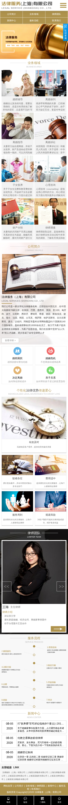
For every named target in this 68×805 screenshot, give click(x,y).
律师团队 (56, 14)
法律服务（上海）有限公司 (13, 772)
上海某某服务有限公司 (37, 776)
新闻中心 (11, 20)
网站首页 (7, 786)
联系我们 (56, 20)
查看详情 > (10, 340)
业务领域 (34, 14)
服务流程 (34, 20)
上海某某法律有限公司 (16, 776)
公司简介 (11, 14)
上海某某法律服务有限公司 (17, 779)
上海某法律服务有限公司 (37, 772)
